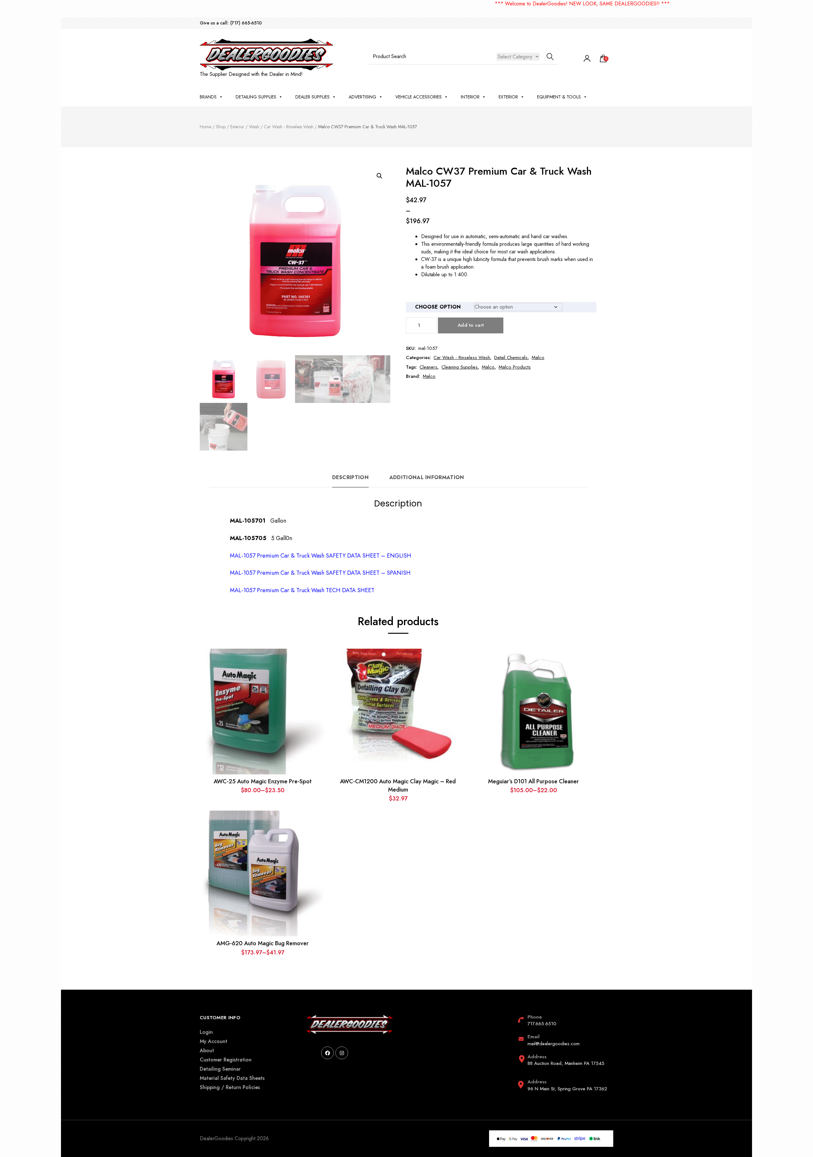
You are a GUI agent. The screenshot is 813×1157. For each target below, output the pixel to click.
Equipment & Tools (559, 97)
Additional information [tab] (426, 477)
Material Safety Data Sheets (232, 1078)
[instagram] (341, 1053)
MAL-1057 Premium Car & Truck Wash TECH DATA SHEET (302, 590)
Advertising (362, 97)
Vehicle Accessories (418, 97)
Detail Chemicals (510, 357)
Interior (470, 97)
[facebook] (327, 1053)
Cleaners (428, 367)
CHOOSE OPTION (438, 307)
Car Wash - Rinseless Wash (461, 357)
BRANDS (208, 97)
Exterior (508, 97)
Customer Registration (226, 1059)
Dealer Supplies (312, 97)
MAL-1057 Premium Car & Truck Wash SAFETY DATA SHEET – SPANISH (320, 573)
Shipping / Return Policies (230, 1087)
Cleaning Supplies (459, 367)
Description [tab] (350, 477)
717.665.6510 (541, 1023)
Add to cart (471, 325)
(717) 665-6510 (246, 23)
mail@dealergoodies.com (553, 1043)
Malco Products (515, 367)
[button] (379, 176)
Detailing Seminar (220, 1069)
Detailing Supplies (256, 97)
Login (206, 1032)
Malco (538, 357)
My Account (213, 1041)
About (207, 1050)
